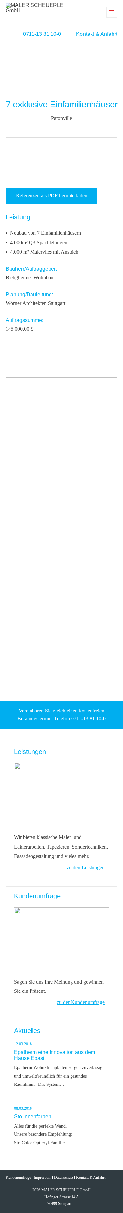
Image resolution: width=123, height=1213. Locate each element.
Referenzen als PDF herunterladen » (51, 198)
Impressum (42, 1177)
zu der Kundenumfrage (81, 1002)
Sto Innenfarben (32, 1116)
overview (61, 155)
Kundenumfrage (18, 1177)
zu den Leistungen (86, 867)
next (74, 155)
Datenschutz (63, 1177)
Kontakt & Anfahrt (96, 34)
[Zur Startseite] (35, 12)
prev (47, 155)
